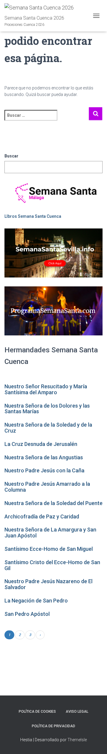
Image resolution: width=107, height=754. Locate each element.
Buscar (11, 156)
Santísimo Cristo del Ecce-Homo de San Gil (52, 565)
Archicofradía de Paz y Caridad (41, 516)
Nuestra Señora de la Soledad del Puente (53, 503)
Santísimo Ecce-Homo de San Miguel (48, 549)
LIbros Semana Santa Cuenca (32, 216)
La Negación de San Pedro (36, 600)
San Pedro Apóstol (27, 614)
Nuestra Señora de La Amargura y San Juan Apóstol (50, 532)
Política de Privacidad (53, 726)
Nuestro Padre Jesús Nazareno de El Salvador (48, 584)
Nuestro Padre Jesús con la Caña (44, 470)
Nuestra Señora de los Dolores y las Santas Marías (47, 409)
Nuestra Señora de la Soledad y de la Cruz (48, 428)
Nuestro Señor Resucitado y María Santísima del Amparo (45, 389)
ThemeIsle (77, 739)
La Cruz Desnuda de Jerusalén (40, 444)
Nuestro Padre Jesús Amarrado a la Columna (47, 487)
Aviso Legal (77, 711)
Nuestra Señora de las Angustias (43, 457)
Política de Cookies (37, 711)
